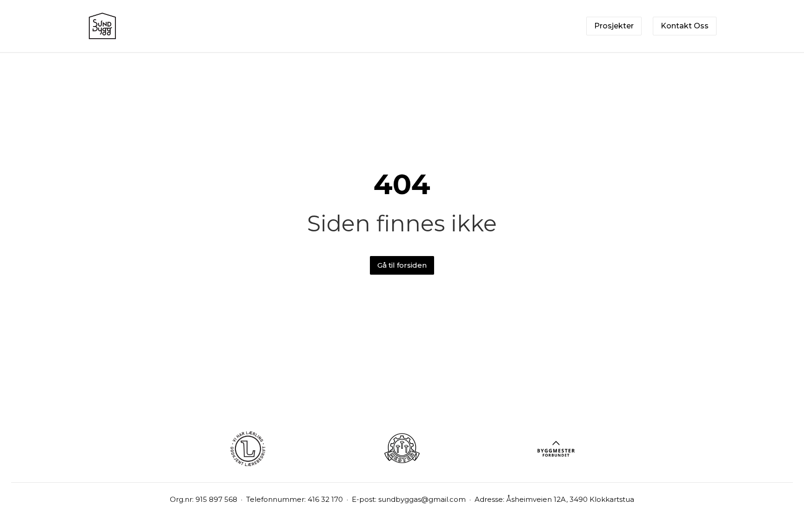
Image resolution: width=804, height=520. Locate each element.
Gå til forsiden (402, 265)
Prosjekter (614, 25)
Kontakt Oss (685, 25)
